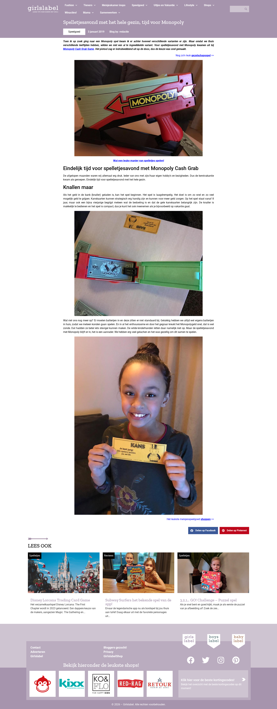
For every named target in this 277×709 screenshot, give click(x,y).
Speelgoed (138, 5)
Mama (86, 12)
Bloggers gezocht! (115, 647)
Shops (207, 5)
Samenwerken (108, 12)
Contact (35, 647)
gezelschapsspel (201, 55)
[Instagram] (221, 660)
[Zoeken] (246, 9)
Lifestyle (189, 5)
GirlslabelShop (113, 656)
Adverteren (37, 651)
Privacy (108, 651)
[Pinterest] (236, 660)
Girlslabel (36, 656)
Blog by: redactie (119, 31)
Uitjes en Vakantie (164, 5)
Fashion (69, 5)
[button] (203, 530)
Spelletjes (34, 555)
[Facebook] (190, 660)
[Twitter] (206, 660)
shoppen (206, 519)
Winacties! (71, 12)
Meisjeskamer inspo (113, 5)
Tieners (88, 5)
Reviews (108, 555)
